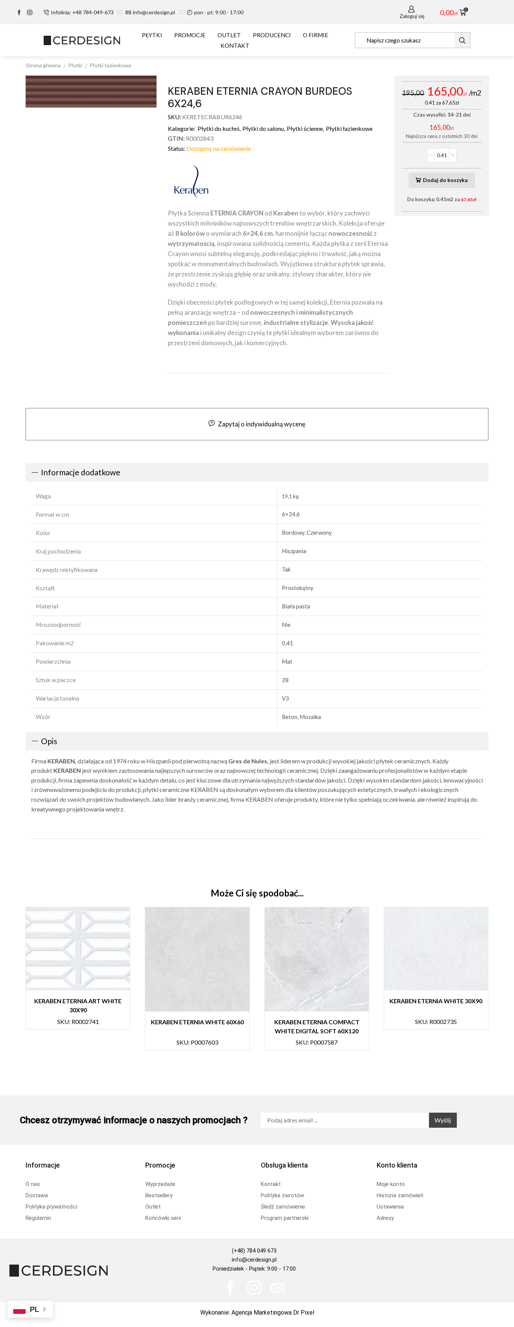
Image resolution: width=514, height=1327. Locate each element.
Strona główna (43, 65)
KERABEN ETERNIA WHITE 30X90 (435, 1000)
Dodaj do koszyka (445, 180)
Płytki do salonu (263, 128)
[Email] (278, 1288)
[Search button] (462, 40)
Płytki (75, 65)
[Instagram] (29, 13)
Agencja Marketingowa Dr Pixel (272, 1312)
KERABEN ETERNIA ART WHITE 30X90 (78, 1005)
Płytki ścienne (305, 128)
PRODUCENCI (272, 35)
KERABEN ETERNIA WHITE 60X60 (197, 1021)
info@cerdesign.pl (254, 1259)
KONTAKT (235, 45)
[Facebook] (19, 13)
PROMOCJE (189, 35)
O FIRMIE (315, 35)
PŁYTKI (152, 35)
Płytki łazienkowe (110, 65)
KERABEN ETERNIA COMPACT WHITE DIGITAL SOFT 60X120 (316, 1026)
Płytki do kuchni (218, 128)
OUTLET (229, 35)
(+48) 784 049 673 (254, 1250)
